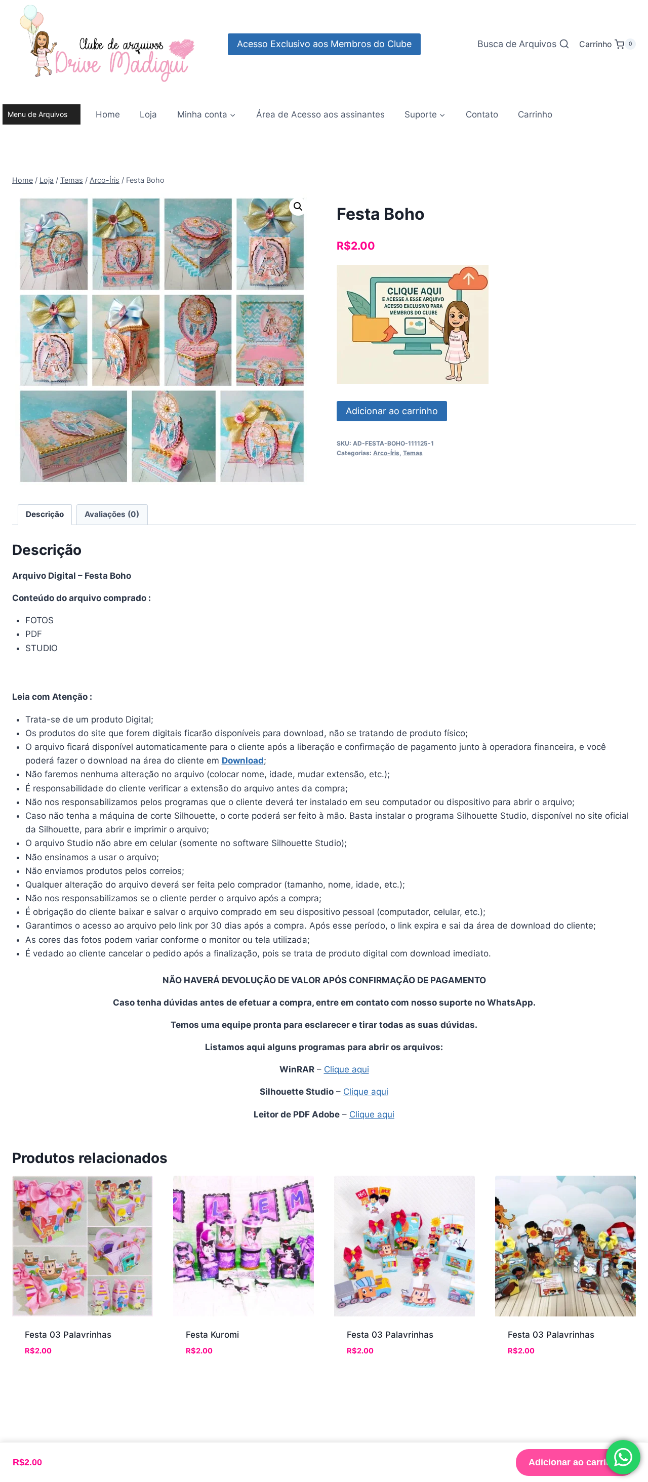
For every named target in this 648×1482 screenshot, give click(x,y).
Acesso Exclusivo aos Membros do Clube (324, 43)
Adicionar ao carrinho (392, 411)
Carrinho (535, 114)
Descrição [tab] (45, 514)
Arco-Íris (386, 453)
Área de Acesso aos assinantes (320, 114)
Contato (482, 114)
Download (243, 760)
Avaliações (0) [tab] (112, 514)
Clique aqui (346, 1069)
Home (108, 114)
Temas (413, 453)
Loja (148, 114)
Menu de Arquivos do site (37, 117)
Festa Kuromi (212, 1335)
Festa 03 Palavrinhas (68, 1335)
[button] (298, 206)
